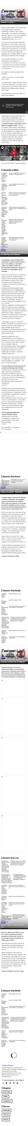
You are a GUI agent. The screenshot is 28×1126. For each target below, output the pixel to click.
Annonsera (6, 1110)
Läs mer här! (17, 39)
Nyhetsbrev (6, 1092)
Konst (3, 250)
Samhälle (4, 15)
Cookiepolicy (7, 1101)
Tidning (5, 1096)
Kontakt (5, 1119)
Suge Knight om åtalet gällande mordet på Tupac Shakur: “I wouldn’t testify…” (12, 20)
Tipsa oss (6, 1115)
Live (3, 657)
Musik (3, 487)
